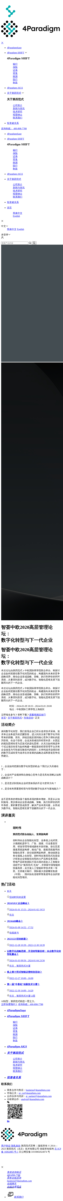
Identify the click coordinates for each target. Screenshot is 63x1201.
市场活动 (28, 718)
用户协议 (6, 1145)
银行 (15, 64)
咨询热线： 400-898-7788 (14, 128)
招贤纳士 (17, 114)
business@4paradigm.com (38, 1090)
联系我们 (17, 117)
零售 (15, 73)
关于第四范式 (14, 93)
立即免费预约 (8, 1004)
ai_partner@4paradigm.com (39, 1096)
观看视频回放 (36, 714)
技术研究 (17, 111)
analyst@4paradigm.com (32, 1099)
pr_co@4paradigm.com (30, 1093)
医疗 (15, 79)
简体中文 (17, 213)
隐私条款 (16, 1145)
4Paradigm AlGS (15, 88)
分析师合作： (14, 1099)
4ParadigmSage (14, 47)
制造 (15, 82)
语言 (9, 207)
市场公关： (13, 1093)
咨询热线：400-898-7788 (30, 1004)
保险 (15, 67)
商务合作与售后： (16, 1090)
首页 (3, 718)
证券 (15, 70)
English (16, 216)
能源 (15, 76)
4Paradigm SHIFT (15, 52)
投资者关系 (13, 123)
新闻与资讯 (19, 108)
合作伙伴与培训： (16, 1096)
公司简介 (17, 105)
